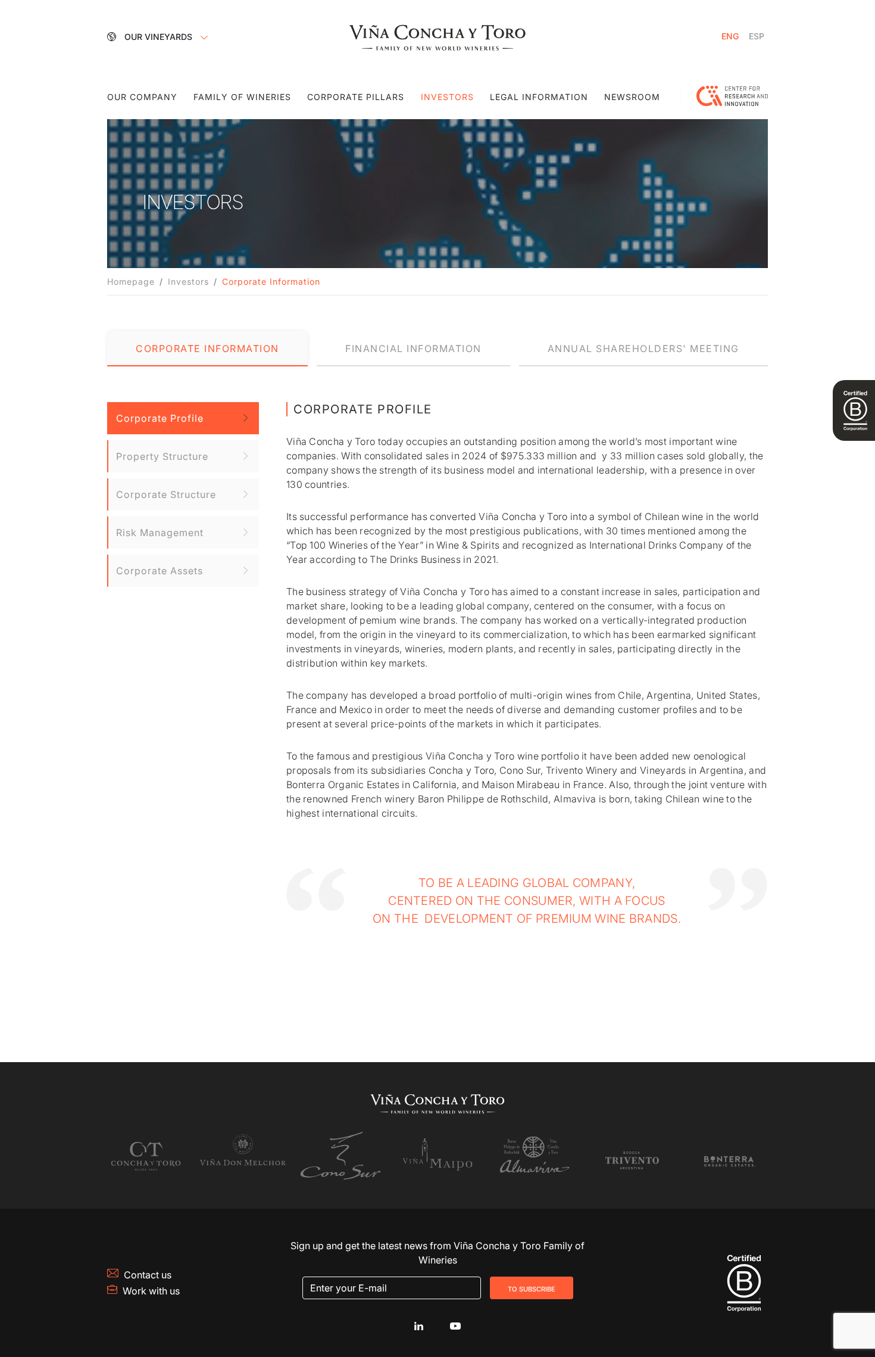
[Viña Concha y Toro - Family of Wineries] (437, 36)
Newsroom (632, 97)
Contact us (147, 1275)
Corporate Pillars (355, 97)
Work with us (151, 1291)
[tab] (207, 348)
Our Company (142, 97)
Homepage (131, 281)
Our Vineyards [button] (159, 37)
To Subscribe (531, 1288)
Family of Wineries (242, 97)
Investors (447, 97)
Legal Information (539, 97)
